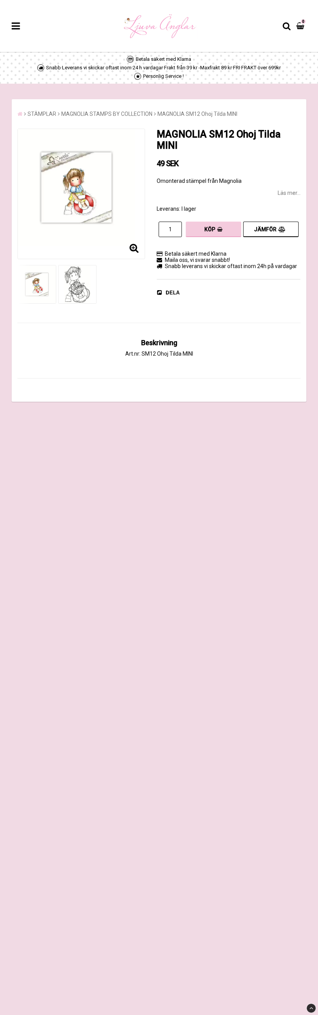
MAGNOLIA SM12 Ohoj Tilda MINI (197, 114)
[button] (301, 25)
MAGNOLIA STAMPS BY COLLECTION (106, 114)
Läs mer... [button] (289, 193)
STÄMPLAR (42, 114)
